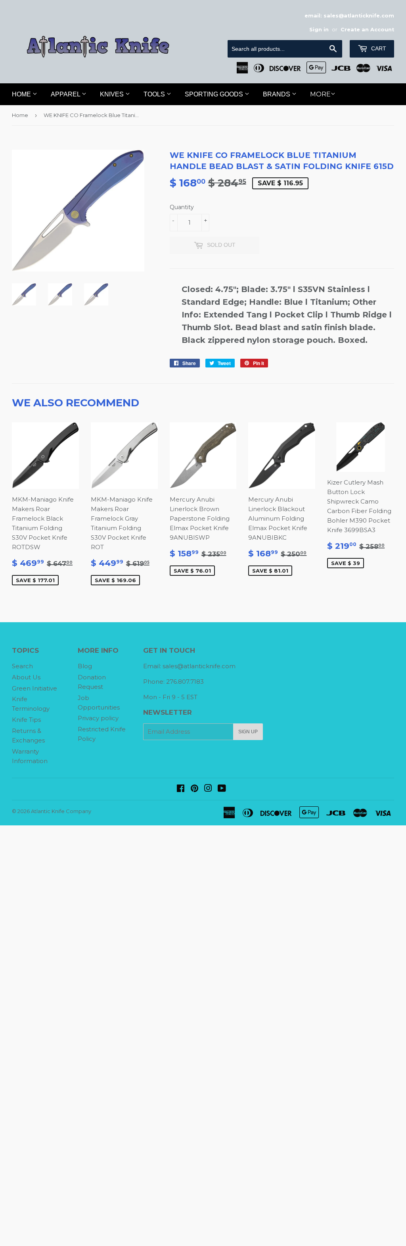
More (320, 94)
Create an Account (367, 30)
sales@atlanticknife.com (199, 666)
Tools (155, 94)
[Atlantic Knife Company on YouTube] (222, 789)
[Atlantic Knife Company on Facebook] (180, 789)
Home (22, 94)
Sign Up (248, 732)
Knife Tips (26, 719)
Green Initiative (34, 688)
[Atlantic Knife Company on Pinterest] (194, 789)
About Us (26, 677)
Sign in (319, 30)
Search (22, 666)
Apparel (66, 94)
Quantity (182, 207)
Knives (112, 94)
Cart (378, 48)
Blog (85, 666)
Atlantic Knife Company (61, 811)
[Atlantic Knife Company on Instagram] (208, 789)
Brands (277, 94)
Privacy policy (98, 718)
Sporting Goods (215, 94)
